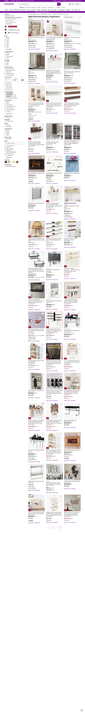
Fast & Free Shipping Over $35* (75, 0)
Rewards (54, 0)
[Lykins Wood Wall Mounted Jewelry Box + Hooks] (72, 229)
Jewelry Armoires (9, 20)
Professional (65, 0)
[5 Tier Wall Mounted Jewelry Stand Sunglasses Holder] (54, 28)
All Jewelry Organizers (10, 19)
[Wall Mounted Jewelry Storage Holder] (72, 194)
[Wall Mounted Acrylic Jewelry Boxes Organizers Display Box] (54, 472)
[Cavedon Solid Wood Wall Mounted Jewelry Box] (54, 131)
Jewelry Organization (10, 15)
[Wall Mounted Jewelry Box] (72, 411)
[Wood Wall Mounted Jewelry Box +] (72, 61)
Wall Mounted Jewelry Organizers (61, 14)
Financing (59, 0)
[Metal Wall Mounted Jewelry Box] (72, 163)
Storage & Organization (34, 14)
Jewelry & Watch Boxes (10, 22)
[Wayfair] (9, 4)
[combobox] (38, 4)
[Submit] (22, 80)
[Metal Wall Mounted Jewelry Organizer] (54, 259)
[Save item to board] (43, 21)
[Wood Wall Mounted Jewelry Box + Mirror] (36, 61)
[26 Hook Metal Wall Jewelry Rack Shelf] (36, 440)
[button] (43, 21)
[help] (81, 710)
